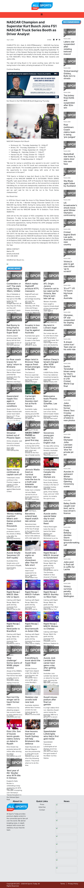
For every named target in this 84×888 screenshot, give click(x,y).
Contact (42, 810)
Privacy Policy (73, 884)
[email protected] (13, 254)
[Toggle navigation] (42, 15)
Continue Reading (13, 69)
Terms (62, 884)
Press (42, 804)
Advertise (42, 807)
